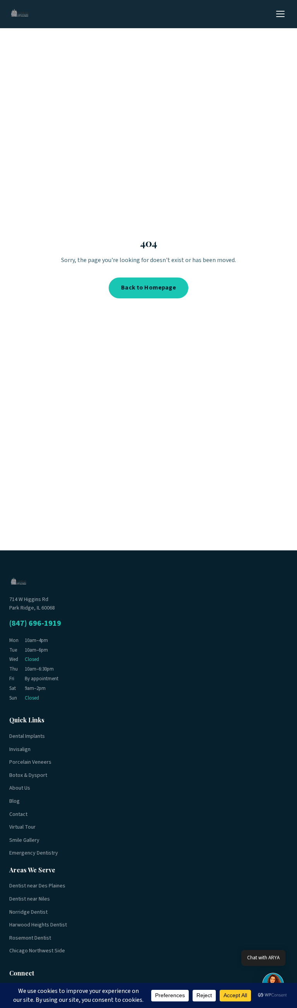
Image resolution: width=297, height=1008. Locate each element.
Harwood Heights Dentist (38, 925)
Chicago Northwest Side (37, 951)
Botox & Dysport (28, 775)
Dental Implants (27, 736)
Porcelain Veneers (30, 762)
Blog (14, 801)
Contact (18, 814)
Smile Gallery (24, 840)
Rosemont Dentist (30, 938)
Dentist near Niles (29, 899)
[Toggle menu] (280, 14)
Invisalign (20, 749)
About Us (19, 788)
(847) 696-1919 (35, 623)
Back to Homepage (148, 287)
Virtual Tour (22, 827)
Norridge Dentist (28, 912)
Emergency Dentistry (33, 853)
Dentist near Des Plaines (37, 886)
